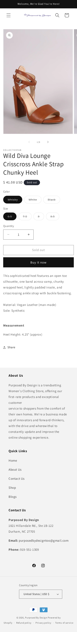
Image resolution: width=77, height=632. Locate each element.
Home (13, 460)
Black (54, 200)
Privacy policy (43, 622)
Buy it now (38, 262)
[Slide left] (29, 142)
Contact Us (17, 478)
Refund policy (23, 622)
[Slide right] (48, 142)
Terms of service (64, 622)
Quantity (8, 226)
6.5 (12, 217)
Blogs (13, 497)
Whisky (15, 200)
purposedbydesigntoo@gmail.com (43, 540)
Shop (12, 488)
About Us (15, 469)
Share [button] (11, 347)
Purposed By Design (36, 617)
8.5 (54, 217)
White (35, 200)
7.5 (27, 217)
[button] (8, 15)
